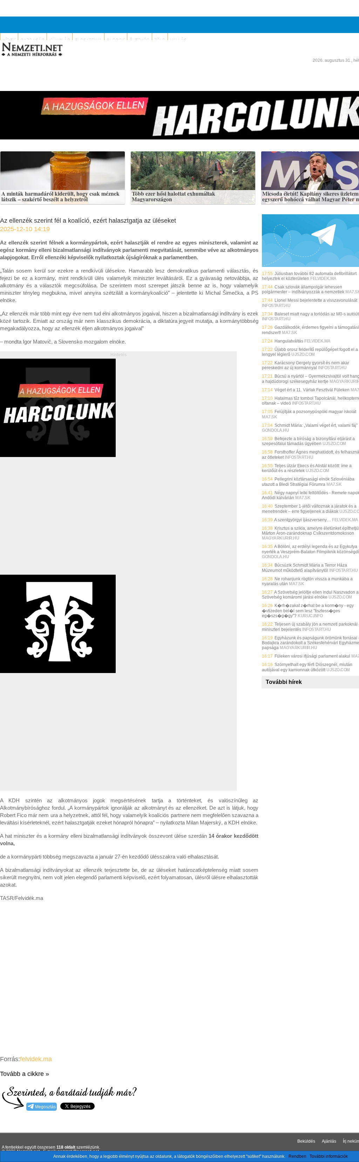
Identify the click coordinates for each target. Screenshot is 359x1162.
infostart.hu (276, 305)
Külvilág (59, 39)
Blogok (116, 39)
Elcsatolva (88, 39)
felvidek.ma (36, 1059)
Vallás (178, 39)
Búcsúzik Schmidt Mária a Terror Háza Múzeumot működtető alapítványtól (304, 568)
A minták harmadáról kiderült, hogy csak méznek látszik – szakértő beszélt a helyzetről (60, 196)
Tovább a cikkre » (24, 1073)
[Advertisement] (59, 524)
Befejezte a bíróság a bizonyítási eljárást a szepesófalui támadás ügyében (308, 441)
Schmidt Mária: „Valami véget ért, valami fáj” (316, 425)
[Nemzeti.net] (31, 49)
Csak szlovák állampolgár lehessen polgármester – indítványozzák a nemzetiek (303, 289)
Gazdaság (32, 39)
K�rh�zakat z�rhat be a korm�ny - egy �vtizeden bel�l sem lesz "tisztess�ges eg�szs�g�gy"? (308, 610)
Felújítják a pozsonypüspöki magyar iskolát (315, 411)
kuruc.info (310, 615)
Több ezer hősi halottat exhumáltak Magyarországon (173, 196)
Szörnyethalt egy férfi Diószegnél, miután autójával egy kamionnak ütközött (307, 667)
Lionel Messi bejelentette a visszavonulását (316, 300)
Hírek (9, 39)
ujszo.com (303, 354)
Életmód (139, 39)
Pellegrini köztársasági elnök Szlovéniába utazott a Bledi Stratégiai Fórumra (308, 482)
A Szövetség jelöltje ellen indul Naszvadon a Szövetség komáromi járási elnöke (310, 595)
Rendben (297, 1156)
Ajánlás (329, 1141)
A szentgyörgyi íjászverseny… (302, 519)
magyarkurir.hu (280, 538)
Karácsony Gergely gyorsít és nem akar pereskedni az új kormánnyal (305, 365)
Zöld (159, 39)
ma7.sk (289, 332)
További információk (329, 1156)
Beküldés (306, 1141)
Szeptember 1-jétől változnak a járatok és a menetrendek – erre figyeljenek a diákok (309, 509)
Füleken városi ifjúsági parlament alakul (312, 656)
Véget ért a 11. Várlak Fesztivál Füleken (312, 389)
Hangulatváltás (289, 341)
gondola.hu (275, 430)
